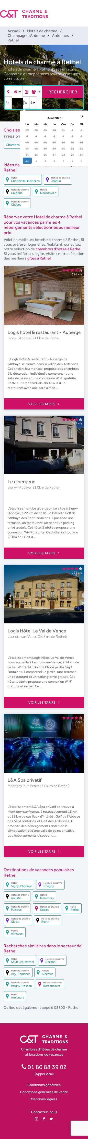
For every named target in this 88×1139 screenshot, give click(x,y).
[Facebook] (44, 1118)
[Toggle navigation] (85, 10)
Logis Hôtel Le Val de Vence (37, 630)
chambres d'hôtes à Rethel (58, 249)
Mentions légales (44, 1099)
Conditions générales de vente (44, 1092)
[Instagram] (36, 1118)
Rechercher (62, 91)
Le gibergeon (21, 481)
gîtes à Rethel (39, 258)
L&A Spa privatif (25, 780)
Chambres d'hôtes (20, 145)
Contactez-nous (44, 1112)
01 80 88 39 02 (46, 1066)
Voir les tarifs (42, 404)
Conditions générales (44, 1085)
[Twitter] (51, 1118)
